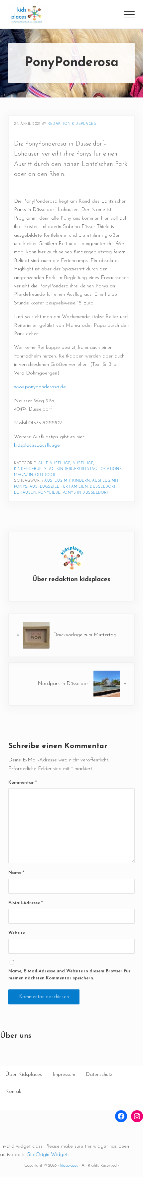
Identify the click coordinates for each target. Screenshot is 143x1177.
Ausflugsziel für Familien (59, 487)
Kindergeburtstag (34, 469)
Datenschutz (99, 1074)
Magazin (23, 475)
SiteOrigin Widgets (48, 1154)
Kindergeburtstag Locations (89, 469)
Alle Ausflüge (54, 463)
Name (16, 873)
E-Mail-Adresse (25, 903)
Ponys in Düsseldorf (86, 493)
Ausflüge (82, 463)
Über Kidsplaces (23, 1074)
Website (16, 933)
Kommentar (22, 782)
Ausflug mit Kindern (67, 481)
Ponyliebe (49, 493)
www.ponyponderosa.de (40, 387)
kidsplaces (69, 1165)
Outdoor (45, 475)
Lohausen (25, 493)
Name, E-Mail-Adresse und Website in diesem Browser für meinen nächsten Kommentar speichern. (69, 974)
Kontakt (14, 1091)
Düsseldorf (103, 487)
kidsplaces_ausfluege (37, 445)
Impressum (64, 1074)
